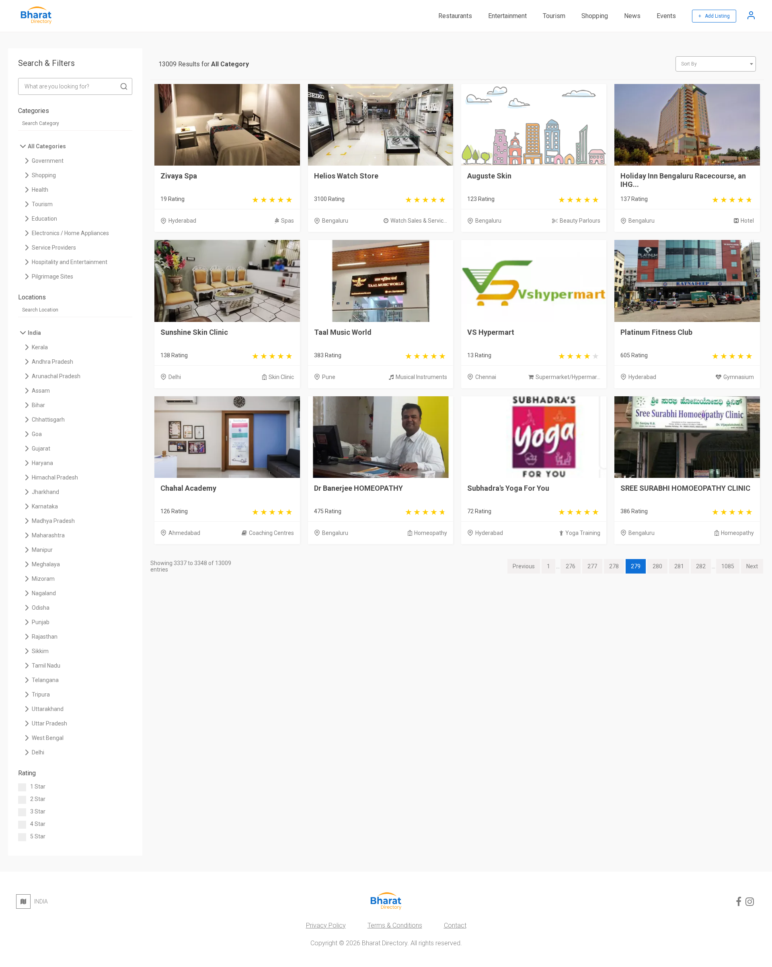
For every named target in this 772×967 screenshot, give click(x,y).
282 (701, 566)
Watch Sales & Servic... (418, 220)
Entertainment (507, 16)
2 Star (37, 799)
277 (592, 566)
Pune (328, 377)
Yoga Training (582, 533)
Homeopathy (430, 533)
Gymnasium (738, 377)
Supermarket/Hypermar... (568, 377)
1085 (727, 566)
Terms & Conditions (395, 925)
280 (657, 566)
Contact (455, 925)
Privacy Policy (326, 925)
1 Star (37, 786)
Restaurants (455, 16)
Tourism (554, 16)
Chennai (485, 377)
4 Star (37, 824)
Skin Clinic (281, 377)
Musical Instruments (421, 377)
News (632, 16)
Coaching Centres (271, 533)
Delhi (174, 377)
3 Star (37, 811)
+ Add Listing (714, 16)
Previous (524, 566)
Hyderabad (182, 220)
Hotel (747, 220)
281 (679, 566)
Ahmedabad (184, 533)
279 (636, 566)
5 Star (37, 836)
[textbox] (716, 64)
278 (614, 566)
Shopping (594, 16)
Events (666, 16)
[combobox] (716, 64)
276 (570, 566)
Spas (287, 220)
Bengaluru (335, 220)
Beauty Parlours (580, 220)
